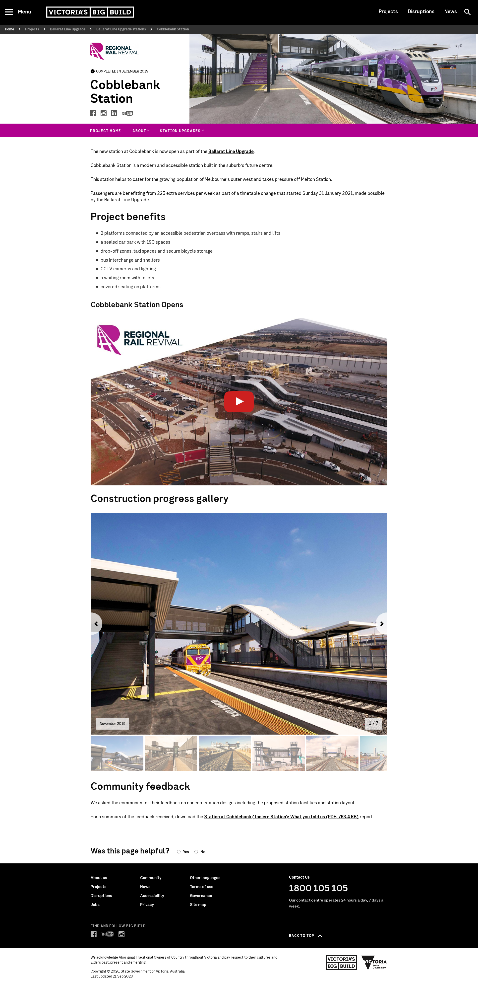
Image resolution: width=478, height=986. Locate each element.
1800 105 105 (318, 888)
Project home (105, 131)
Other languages (205, 878)
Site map (198, 905)
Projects (388, 11)
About (139, 131)
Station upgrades (180, 131)
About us (99, 878)
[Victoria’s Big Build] (90, 12)
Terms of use (201, 887)
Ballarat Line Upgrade (231, 152)
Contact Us (299, 877)
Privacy (147, 905)
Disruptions (421, 11)
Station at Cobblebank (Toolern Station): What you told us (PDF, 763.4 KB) (281, 817)
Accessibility (152, 896)
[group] (140, 130)
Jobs (95, 905)
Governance (201, 896)
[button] (95, 624)
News (450, 11)
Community (150, 878)
